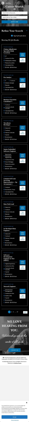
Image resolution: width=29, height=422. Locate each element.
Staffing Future (17, 363)
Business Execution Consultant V (10, 100)
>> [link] (19, 312)
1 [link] (9, 312)
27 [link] (17, 312)
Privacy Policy (24, 359)
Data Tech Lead (9, 204)
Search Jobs (14, 22)
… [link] (15, 312)
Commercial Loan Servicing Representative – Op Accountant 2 (10, 181)
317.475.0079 (16, 359)
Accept (14, 417)
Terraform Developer (7, 124)
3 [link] (13, 312)
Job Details (22, 60)
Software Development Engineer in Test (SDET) (9, 257)
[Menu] (14, 9)
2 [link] (11, 312)
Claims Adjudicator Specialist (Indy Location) (10, 51)
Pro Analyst (7, 77)
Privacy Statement (15, 420)
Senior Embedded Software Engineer (10, 150)
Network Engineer (10, 286)
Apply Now (22, 54)
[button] (26, 402)
